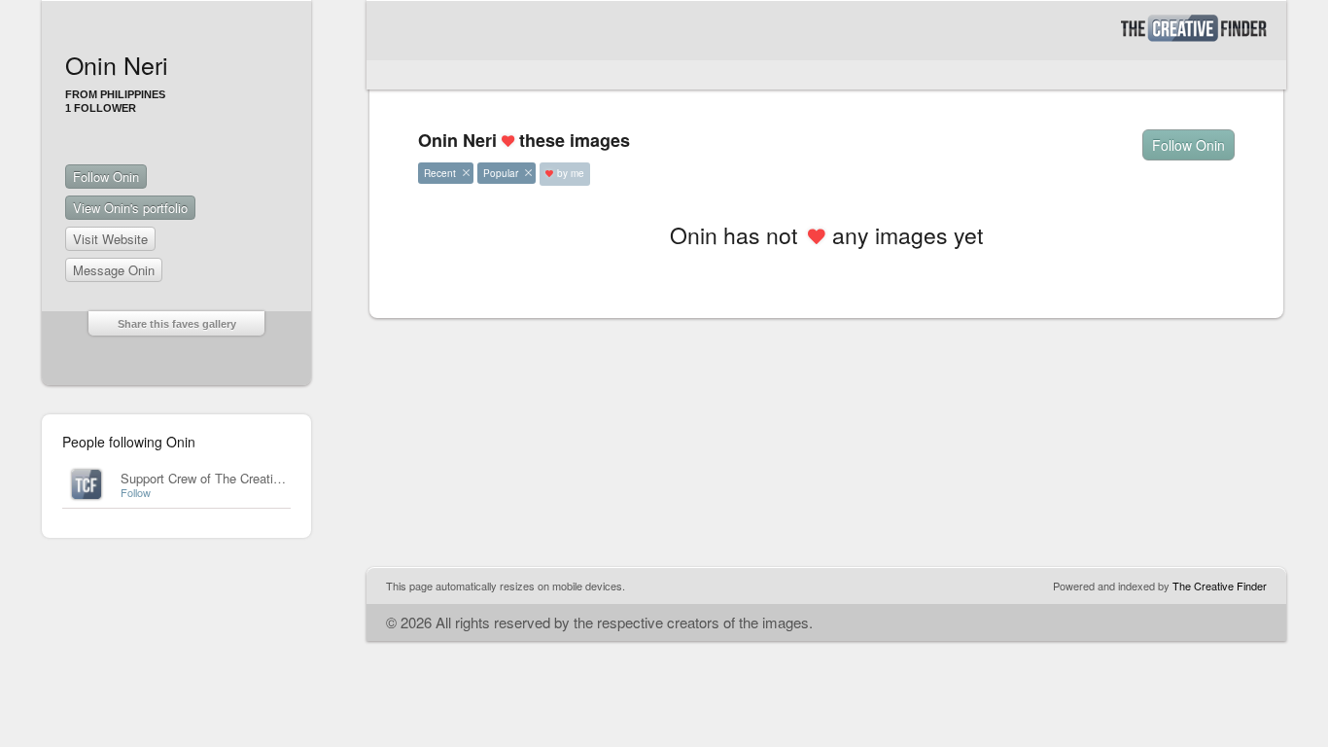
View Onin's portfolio (130, 207)
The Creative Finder (1219, 585)
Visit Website (110, 239)
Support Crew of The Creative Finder (223, 478)
